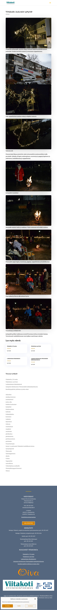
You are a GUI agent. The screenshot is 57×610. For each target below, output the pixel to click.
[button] (35, 599)
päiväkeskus (9, 434)
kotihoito (8, 411)
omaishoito (9, 431)
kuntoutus (8, 416)
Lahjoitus (8, 419)
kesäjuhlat (8, 407)
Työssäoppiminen (10, 453)
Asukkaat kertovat (11, 397)
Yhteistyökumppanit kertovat (13, 468)
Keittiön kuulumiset (11, 404)
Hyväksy (7, 606)
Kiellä (19, 606)
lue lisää (9, 350)
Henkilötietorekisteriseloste (28, 517)
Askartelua (8, 394)
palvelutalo (9, 441)
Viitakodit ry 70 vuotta (12, 346)
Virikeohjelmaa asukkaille (13, 466)
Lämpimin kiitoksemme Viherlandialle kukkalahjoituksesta (22, 386)
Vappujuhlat (9, 461)
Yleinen (8, 471)
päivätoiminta (9, 436)
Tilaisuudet (9, 451)
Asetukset (30, 606)
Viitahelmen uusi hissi (36, 346)
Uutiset (8, 458)
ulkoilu (7, 456)
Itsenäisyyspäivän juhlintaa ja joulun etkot (17, 389)
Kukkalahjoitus (10, 414)
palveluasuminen (10, 439)
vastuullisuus (9, 463)
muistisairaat (9, 426)
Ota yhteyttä (28, 523)
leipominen (9, 421)
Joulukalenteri (9, 399)
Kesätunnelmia (10, 409)
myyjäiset (8, 429)
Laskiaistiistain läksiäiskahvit (13, 358)
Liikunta (8, 424)
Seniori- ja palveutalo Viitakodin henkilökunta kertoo (20, 446)
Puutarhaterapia (10, 443)
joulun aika (9, 402)
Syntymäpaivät (10, 448)
